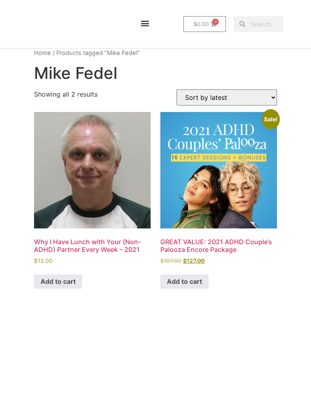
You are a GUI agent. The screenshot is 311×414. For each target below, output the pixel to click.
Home (42, 53)
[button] (144, 23)
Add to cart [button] (58, 281)
